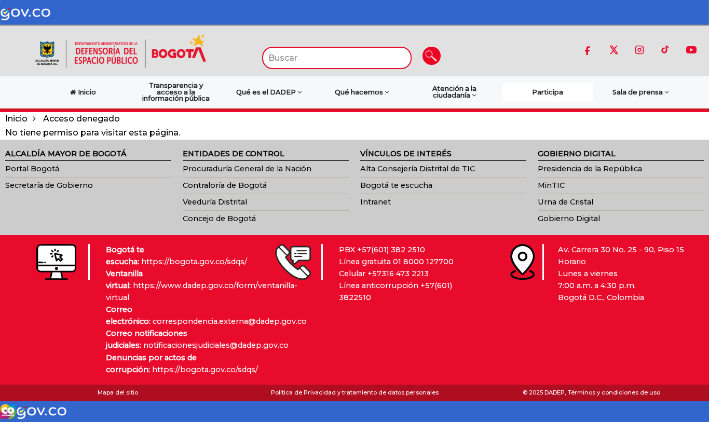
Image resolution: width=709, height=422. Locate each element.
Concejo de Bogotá (219, 218)
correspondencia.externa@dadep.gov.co (230, 321)
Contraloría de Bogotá (225, 185)
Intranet (375, 202)
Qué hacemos (360, 92)
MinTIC (551, 185)
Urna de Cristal (565, 202)
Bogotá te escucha (396, 185)
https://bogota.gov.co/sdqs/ (194, 261)
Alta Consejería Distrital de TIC (417, 168)
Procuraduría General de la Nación (247, 168)
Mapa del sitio (118, 392)
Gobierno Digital (569, 218)
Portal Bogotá (32, 168)
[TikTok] (665, 49)
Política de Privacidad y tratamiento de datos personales (355, 392)
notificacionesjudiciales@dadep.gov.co (216, 345)
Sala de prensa (638, 92)
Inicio (16, 119)
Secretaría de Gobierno (49, 185)
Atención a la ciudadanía (454, 92)
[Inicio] (120, 51)
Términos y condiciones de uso (614, 392)
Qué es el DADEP (266, 92)
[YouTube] (691, 49)
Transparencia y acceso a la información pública (176, 92)
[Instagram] (639, 49)
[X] (613, 49)
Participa (547, 92)
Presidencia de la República (590, 168)
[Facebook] (587, 49)
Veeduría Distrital (215, 202)
